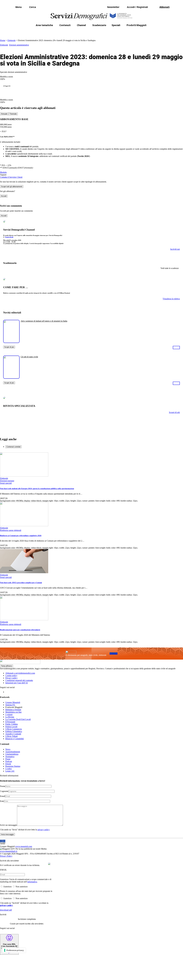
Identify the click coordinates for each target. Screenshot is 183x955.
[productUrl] (11, 342)
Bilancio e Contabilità (14, 739)
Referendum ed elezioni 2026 (153, 31)
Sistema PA (10, 705)
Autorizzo (7, 886)
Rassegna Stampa (12, 766)
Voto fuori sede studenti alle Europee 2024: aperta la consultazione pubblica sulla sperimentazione (37, 489)
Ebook (8, 764)
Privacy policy (11, 678)
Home (2, 40)
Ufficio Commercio (13, 729)
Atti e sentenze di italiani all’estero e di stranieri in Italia (44, 321)
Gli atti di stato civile (29, 357)
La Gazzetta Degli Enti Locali (18, 719)
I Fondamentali (104, 31)
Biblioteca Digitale (13, 709)
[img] (49, 864)
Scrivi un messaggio (8, 825)
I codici (8, 768)
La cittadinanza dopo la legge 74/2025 (72, 31)
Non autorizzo (22, 886)
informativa (32, 882)
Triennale (13, 114)
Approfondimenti (12, 752)
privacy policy (43, 829)
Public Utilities (11, 724)
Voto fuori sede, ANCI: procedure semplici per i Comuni (21, 583)
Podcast (8, 761)
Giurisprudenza (11, 754)
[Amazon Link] (176, 347)
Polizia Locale (11, 726)
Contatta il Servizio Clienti (11, 177)
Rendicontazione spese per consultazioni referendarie (20, 630)
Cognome (4, 791)
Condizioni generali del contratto (19, 680)
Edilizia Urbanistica (13, 731)
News (7, 749)
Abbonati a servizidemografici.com (20, 673)
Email (2, 796)
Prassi (7, 759)
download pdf (6, 910)
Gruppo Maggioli (12, 702)
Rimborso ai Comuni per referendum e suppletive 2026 (20, 536)
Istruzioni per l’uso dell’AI (16, 683)
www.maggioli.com (23, 846)
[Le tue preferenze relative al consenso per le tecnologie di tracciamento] (14, 950)
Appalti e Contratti (13, 734)
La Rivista (9, 717)
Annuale (4, 114)
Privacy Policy (6, 856)
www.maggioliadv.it (8, 851)
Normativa (9, 756)
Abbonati (113, 653)
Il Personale (10, 722)
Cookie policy (11, 675)
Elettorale (12, 40)
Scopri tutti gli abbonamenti (11, 187)
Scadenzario (99, 25)
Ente (2, 801)
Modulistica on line (13, 712)
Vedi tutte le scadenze (169, 268)
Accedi (3, 196)
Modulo (3, 172)
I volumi (8, 714)
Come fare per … (39, 31)
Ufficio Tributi (11, 736)
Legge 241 (9, 771)
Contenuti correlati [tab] (13, 447)
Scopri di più (9, 237)
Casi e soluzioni (125, 31)
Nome (2, 786)
